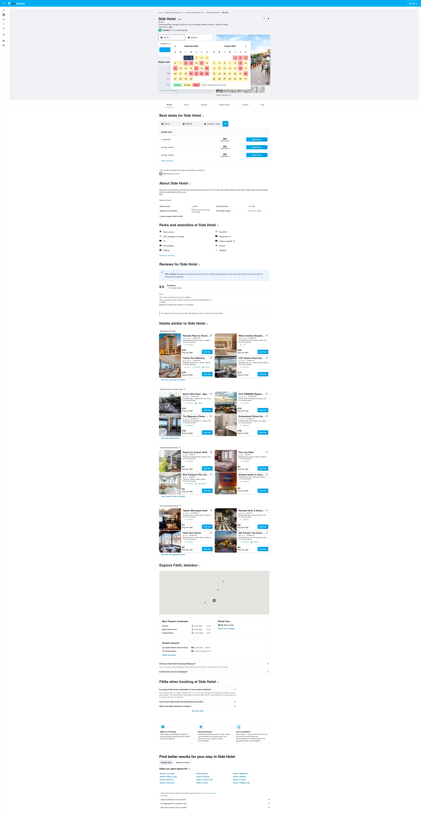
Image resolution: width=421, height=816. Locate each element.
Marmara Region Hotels (192, 12)
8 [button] (185, 63)
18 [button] (202, 68)
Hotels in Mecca (202, 773)
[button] (3, 3)
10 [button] (196, 63)
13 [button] (175, 68)
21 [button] (181, 73)
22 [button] (186, 73)
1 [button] (185, 58)
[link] (173, 379)
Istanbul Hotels (211, 12)
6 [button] (175, 63)
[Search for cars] (4, 19)
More (161, 194)
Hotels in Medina (239, 776)
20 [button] (175, 73)
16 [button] (191, 68)
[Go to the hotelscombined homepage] (16, 3)
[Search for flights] (4, 10)
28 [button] (181, 79)
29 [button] (186, 79)
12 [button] (207, 63)
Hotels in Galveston (167, 783)
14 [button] (181, 68)
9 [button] (191, 63)
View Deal (207, 352)
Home (160, 12)
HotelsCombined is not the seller (173, 799)
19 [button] (207, 68)
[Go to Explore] (4, 28)
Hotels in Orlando (203, 776)
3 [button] (196, 58)
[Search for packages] (4, 24)
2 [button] (191, 58)
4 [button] (201, 58)
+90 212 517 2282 (165, 27)
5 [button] (206, 58)
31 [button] (246, 79)
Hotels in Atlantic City (204, 780)
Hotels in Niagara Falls (241, 783)
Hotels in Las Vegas (167, 773)
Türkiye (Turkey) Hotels (171, 12)
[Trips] (4, 35)
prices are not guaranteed (208, 793)
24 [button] (196, 73)
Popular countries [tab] (182, 762)
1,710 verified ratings (179, 30)
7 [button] (180, 63)
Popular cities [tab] (166, 762)
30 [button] (191, 79)
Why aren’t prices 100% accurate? (174, 807)
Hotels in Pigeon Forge (168, 776)
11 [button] (202, 63)
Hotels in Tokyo (202, 783)
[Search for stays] (4, 14)
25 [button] (202, 73)
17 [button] (196, 68)
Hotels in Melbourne (240, 773)
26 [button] (207, 73)
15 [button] (186, 68)
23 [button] (191, 73)
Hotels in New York (167, 780)
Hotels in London (239, 780)
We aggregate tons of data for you (174, 803)
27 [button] (175, 79)
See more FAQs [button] (197, 711)
